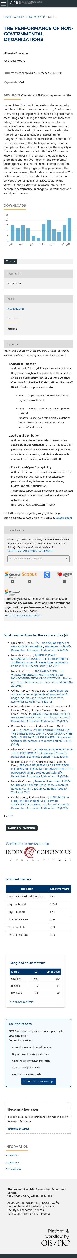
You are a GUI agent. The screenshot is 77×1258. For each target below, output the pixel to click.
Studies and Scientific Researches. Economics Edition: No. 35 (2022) (41, 719)
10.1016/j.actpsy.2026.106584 (23, 615)
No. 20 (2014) (37, 16)
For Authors (12, 1162)
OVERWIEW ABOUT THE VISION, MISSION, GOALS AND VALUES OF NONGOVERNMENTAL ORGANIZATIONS (37, 674)
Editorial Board (63, 517)
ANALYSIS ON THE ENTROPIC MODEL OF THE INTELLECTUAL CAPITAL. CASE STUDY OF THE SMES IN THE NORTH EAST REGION (41, 733)
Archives (20, 16)
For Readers (12, 1155)
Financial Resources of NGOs (53, 781)
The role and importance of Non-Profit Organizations (40, 644)
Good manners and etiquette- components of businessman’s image (39, 694)
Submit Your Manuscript (38, 1081)
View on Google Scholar (22, 1001)
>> (11, 815)
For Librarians (13, 1169)
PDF (12, 261)
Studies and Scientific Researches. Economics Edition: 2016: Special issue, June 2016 (39, 664)
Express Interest (18, 1128)
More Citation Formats (26, 558)
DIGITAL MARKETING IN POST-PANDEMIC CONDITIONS (41, 715)
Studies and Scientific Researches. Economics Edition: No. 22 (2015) (42, 681)
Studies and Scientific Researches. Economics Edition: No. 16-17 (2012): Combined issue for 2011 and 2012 (39, 788)
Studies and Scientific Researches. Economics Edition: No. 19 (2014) (41, 740)
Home (8, 16)
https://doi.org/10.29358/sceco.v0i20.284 (36, 73)
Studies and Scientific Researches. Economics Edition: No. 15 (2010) (37, 699)
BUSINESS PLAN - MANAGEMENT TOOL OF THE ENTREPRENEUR (40, 657)
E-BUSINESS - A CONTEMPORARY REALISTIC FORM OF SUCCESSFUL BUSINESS (40, 800)
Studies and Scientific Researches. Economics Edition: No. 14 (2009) (41, 648)
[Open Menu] (3, 3)
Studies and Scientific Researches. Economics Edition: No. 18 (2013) (40, 806)
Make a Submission (21, 828)
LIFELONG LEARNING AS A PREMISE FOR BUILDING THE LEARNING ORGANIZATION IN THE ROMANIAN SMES (42, 768)
